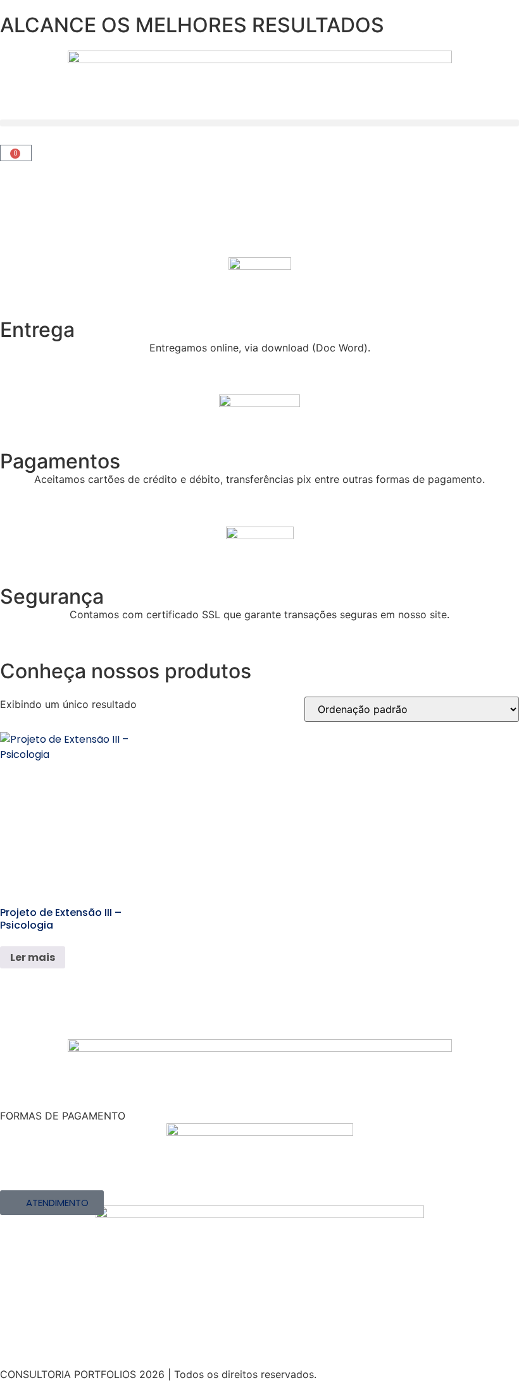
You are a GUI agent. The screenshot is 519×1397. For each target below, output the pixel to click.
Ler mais (32, 957)
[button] (259, 122)
